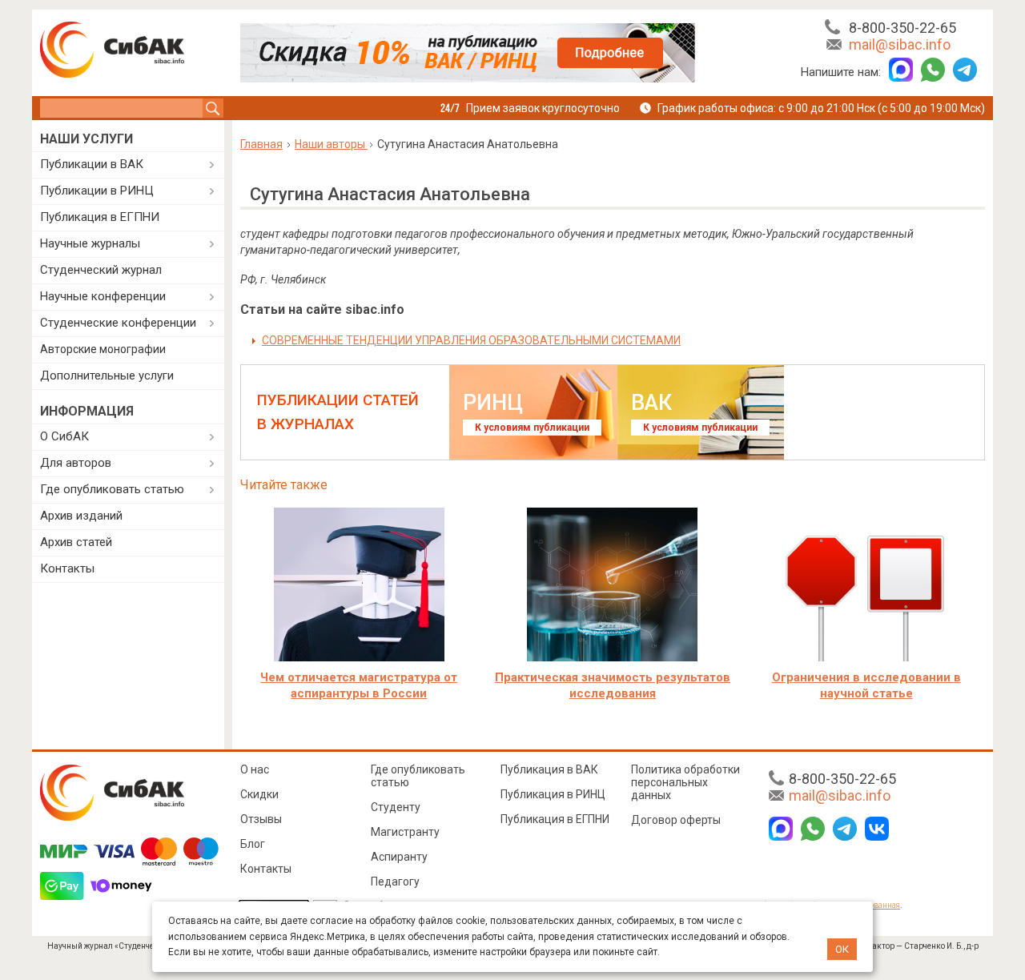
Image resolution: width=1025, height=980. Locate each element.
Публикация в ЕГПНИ (99, 217)
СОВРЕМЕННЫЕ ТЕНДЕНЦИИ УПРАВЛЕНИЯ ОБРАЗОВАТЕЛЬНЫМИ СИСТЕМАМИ (471, 340)
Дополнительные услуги (107, 375)
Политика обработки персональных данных (685, 782)
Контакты (67, 568)
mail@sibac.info (900, 44)
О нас (254, 769)
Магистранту (405, 831)
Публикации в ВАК (91, 164)
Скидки (259, 794)
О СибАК (64, 436)
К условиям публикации (532, 427)
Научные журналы (90, 243)
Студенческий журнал (101, 270)
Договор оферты (676, 819)
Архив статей (76, 542)
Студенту (395, 807)
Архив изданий (81, 515)
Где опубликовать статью (112, 489)
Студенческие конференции (118, 322)
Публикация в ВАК (549, 769)
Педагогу (395, 881)
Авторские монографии (103, 349)
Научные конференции (103, 296)
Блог (252, 843)
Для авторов (75, 463)
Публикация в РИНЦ (552, 794)
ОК (842, 949)
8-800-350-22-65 (902, 27)
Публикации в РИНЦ (97, 190)
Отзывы (261, 819)
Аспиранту (399, 856)
